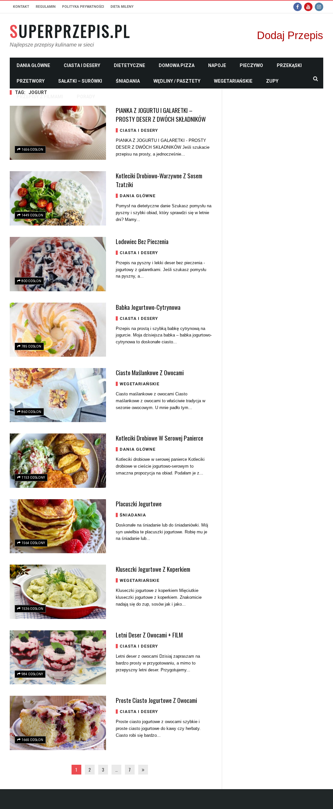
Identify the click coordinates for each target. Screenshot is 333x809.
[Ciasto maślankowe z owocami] (58, 395)
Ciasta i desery (82, 65)
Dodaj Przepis (290, 35)
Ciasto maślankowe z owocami (150, 372)
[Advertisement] (277, 186)
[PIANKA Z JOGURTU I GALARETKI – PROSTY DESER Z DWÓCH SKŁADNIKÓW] (58, 133)
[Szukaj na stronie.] (315, 78)
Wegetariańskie (233, 81)
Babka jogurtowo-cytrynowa (148, 306)
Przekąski (289, 65)
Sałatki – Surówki (80, 81)
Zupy (272, 81)
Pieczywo (251, 65)
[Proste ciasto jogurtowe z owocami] (58, 723)
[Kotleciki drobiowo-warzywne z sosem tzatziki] (58, 198)
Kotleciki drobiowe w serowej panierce (159, 437)
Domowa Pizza (176, 65)
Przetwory (31, 81)
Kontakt (21, 7)
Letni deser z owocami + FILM (149, 634)
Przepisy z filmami (40, 96)
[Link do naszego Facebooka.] (297, 7)
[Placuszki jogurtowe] (58, 526)
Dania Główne (33, 65)
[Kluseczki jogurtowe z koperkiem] (58, 592)
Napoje (217, 65)
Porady (86, 96)
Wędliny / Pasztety (176, 81)
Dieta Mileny (122, 7)
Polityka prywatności (83, 7)
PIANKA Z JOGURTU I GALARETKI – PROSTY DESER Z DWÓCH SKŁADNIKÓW (161, 114)
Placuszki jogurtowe (139, 503)
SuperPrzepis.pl (70, 31)
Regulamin (46, 7)
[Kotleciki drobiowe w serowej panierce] (58, 460)
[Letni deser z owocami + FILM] (58, 657)
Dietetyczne (129, 65)
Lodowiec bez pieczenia (142, 241)
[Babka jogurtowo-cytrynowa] (58, 330)
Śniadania (128, 81)
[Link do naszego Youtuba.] (308, 7)
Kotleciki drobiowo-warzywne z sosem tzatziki (159, 180)
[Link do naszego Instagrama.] (319, 7)
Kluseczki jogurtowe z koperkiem (153, 568)
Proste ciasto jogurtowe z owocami (156, 700)
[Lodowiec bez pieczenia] (58, 264)
